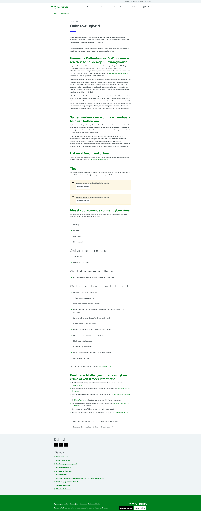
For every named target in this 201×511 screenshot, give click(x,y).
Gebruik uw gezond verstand (83, 347)
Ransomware (78, 236)
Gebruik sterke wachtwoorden (83, 298)
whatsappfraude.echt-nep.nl (118, 73)
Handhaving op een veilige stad (66, 464)
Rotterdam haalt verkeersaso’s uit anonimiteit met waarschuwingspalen (80, 478)
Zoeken (127, 1)
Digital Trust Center (81, 400)
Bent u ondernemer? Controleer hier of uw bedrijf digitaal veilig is (95, 421)
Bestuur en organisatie (108, 7)
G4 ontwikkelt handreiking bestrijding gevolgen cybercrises (93, 277)
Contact (135, 1)
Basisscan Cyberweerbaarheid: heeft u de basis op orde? (93, 427)
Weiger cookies (140, 508)
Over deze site (83, 504)
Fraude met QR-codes (81, 262)
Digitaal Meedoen (62, 457)
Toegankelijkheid (74, 504)
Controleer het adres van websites (85, 324)
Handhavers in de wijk (63, 467)
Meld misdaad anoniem (120, 412)
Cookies (66, 504)
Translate (148, 2)
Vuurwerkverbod (61, 474)
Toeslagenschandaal (123, 7)
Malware (76, 230)
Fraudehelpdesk (77, 385)
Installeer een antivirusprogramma (85, 292)
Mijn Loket (147, 7)
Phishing (76, 225)
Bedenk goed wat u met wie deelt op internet (88, 335)
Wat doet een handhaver (64, 471)
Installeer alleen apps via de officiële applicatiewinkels (91, 318)
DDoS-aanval (78, 242)
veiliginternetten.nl (104, 366)
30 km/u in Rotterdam (63, 489)
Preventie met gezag (63, 460)
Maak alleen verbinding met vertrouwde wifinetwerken (92, 352)
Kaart (140, 1)
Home (89, 7)
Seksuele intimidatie (63, 485)
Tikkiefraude (77, 257)
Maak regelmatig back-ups (82, 341)
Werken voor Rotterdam (94, 504)
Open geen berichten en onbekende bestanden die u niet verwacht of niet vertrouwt (99, 311)
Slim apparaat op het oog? (82, 358)
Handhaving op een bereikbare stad (67, 482)
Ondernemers (136, 7)
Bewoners (96, 7)
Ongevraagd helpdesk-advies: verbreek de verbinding (92, 329)
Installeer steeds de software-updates (86, 304)
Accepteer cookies (83, 186)
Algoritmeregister (58, 504)
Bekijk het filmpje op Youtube (99, 159)
